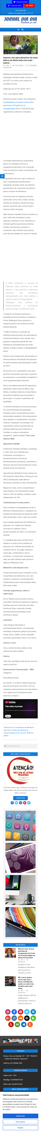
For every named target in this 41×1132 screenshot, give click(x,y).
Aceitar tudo (20, 1116)
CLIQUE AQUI (20, 798)
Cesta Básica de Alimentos (24, 727)
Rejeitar (20, 1128)
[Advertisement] (20, 136)
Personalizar (20, 1122)
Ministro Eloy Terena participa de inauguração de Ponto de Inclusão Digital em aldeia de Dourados (26, 953)
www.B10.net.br (17, 1084)
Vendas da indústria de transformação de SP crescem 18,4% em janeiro (18, 733)
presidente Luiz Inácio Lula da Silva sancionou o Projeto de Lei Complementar (18, 105)
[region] (20, 1112)
